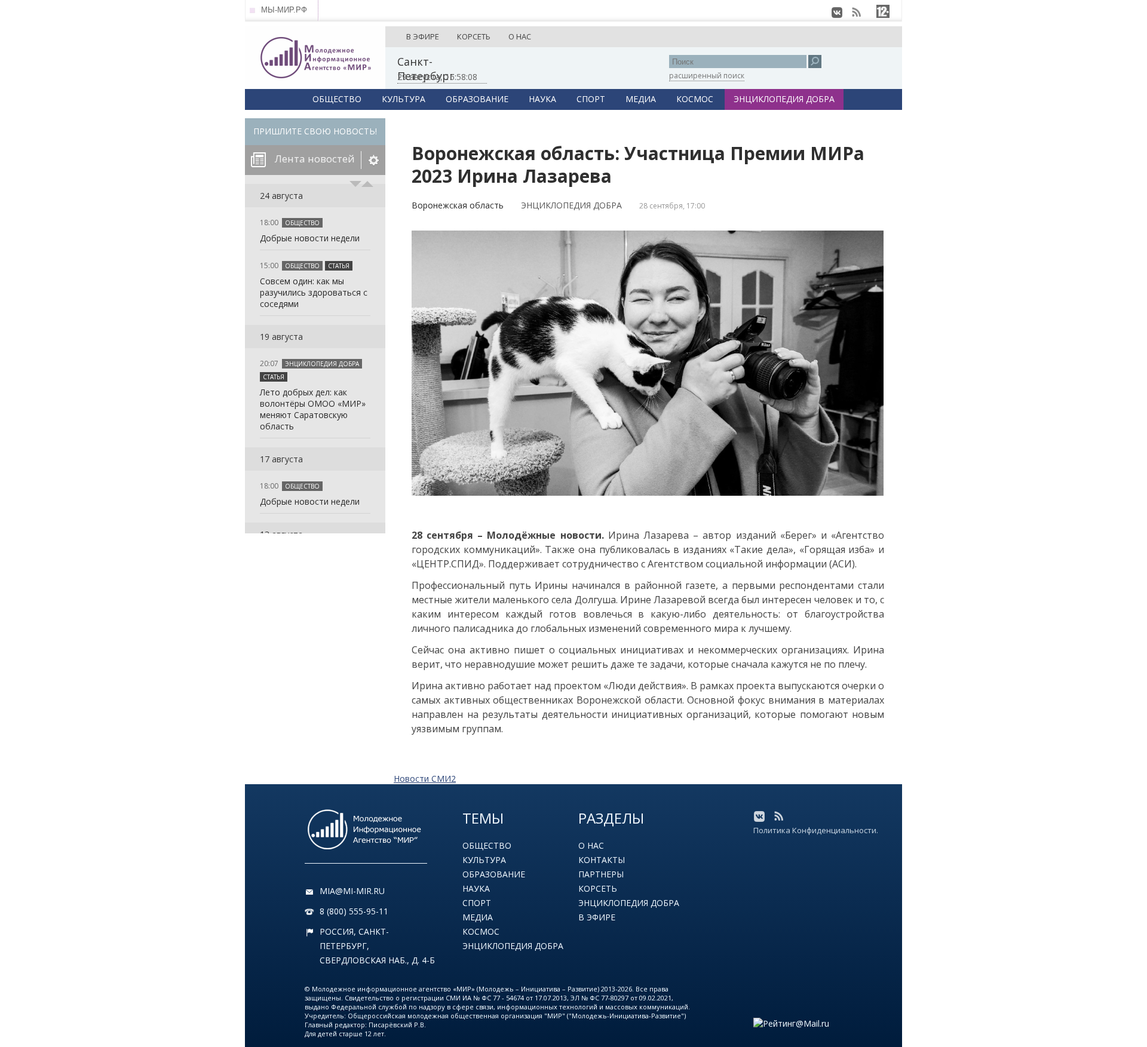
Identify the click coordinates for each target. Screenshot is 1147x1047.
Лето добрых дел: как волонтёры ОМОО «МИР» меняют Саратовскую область (313, 409)
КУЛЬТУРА (403, 99)
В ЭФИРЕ (422, 36)
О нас (591, 845)
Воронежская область (458, 205)
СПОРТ (590, 99)
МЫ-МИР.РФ (284, 9)
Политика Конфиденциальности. (815, 830)
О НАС (519, 36)
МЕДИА (640, 99)
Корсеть (597, 888)
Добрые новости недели (310, 238)
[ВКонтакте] (837, 12)
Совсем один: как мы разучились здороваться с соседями (313, 292)
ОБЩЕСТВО (336, 99)
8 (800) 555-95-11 (354, 911)
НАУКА (542, 99)
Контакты (601, 859)
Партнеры (601, 874)
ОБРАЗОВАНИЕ (477, 99)
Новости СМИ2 (425, 778)
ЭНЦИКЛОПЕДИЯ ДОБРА (784, 99)
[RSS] (856, 12)
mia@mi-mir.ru (352, 890)
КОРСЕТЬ (473, 36)
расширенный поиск (706, 75)
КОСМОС (694, 99)
